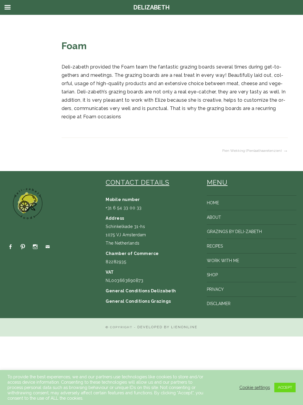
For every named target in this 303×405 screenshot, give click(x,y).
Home (213, 202)
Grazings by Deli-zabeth (234, 231)
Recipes (215, 246)
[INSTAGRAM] (35, 247)
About (214, 217)
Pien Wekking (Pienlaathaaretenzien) (252, 151)
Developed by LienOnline (167, 327)
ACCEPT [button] (285, 387)
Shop (212, 274)
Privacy (215, 289)
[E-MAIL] (47, 247)
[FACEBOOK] (10, 247)
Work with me (223, 260)
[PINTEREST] (22, 247)
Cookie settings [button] (254, 387)
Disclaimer (219, 303)
